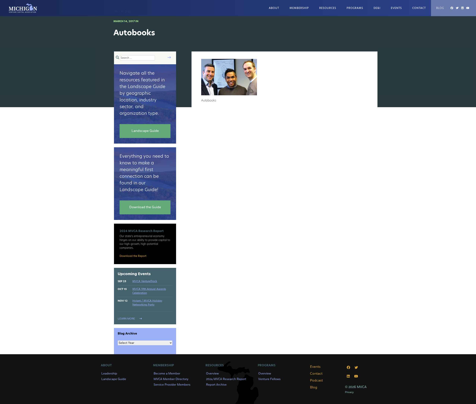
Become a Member (167, 373)
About (274, 8)
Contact (419, 8)
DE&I (377, 8)
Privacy (349, 392)
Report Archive (216, 385)
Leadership (109, 373)
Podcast (316, 380)
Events (396, 8)
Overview (212, 373)
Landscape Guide (113, 379)
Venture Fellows (269, 379)
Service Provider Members (172, 385)
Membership (299, 8)
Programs (355, 8)
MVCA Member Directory (171, 379)
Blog (440, 8)
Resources (327, 8)
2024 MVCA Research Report (226, 379)
